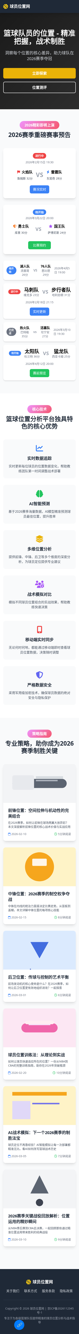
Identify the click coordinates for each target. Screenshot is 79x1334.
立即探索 (39, 73)
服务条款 (48, 1291)
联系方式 (30, 1291)
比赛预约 (39, 245)
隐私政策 (66, 1291)
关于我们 (12, 1291)
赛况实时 (39, 189)
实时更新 (39, 311)
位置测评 (39, 87)
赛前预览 (39, 373)
